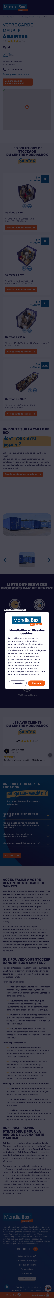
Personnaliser (17, 683)
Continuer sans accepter (15, 610)
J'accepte (37, 683)
